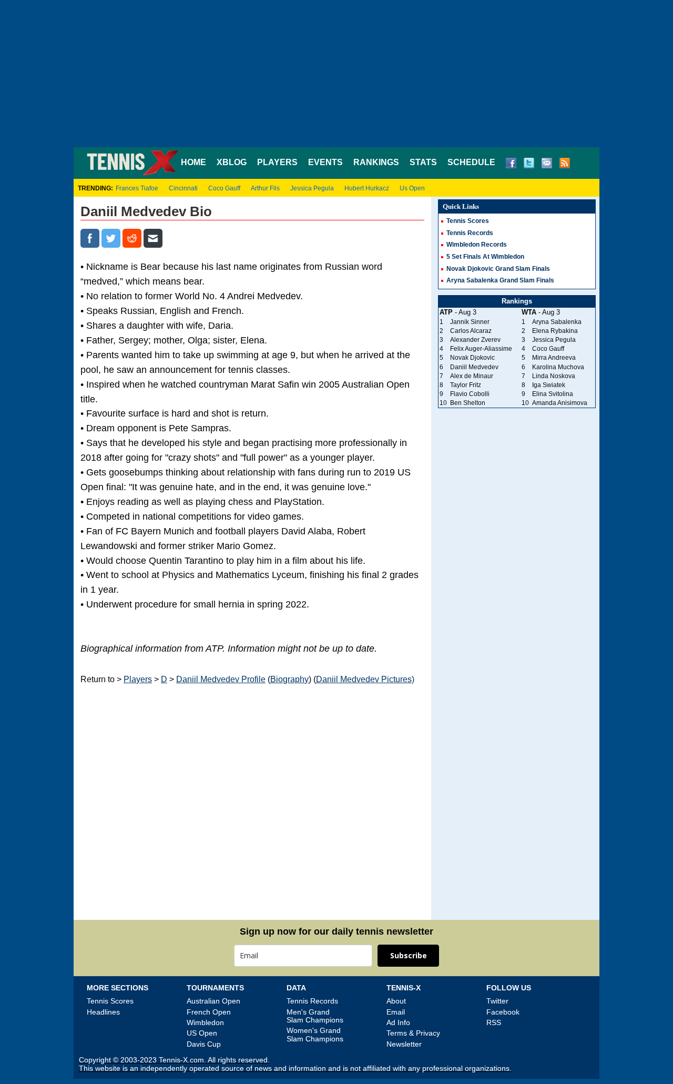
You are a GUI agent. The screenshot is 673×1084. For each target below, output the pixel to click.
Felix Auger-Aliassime (481, 348)
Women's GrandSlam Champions (315, 1034)
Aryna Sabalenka (557, 322)
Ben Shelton (467, 403)
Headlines (103, 1012)
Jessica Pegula (312, 188)
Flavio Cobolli (470, 394)
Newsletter (404, 1044)
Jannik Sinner (470, 322)
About (396, 1001)
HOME (193, 162)
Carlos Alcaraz (471, 331)
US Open (202, 1033)
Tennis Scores (467, 221)
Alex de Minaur (471, 376)
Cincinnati (183, 188)
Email (395, 1012)
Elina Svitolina (552, 394)
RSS (493, 1022)
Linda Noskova (553, 376)
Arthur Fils (265, 188)
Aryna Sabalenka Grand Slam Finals (500, 280)
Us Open (412, 188)
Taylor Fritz (465, 385)
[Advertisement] (336, 73)
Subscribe (408, 955)
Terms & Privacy (413, 1033)
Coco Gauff (224, 188)
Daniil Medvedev (474, 367)
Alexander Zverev (475, 339)
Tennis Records (469, 233)
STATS (423, 162)
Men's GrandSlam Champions (315, 1016)
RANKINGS (376, 162)
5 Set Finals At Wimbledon (485, 256)
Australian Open (213, 1001)
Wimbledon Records (476, 244)
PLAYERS (277, 162)
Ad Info (398, 1022)
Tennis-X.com (181, 1060)
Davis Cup (204, 1044)
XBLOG (232, 162)
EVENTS (325, 162)
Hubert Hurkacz (366, 188)
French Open (209, 1012)
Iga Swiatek (548, 385)
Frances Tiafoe (137, 188)
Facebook (502, 1012)
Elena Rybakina (555, 331)
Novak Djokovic (472, 357)
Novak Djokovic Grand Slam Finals (498, 268)
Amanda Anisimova (559, 403)
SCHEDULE (471, 162)
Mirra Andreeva (554, 357)
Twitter (497, 1001)
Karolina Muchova (558, 367)
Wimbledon (205, 1022)
